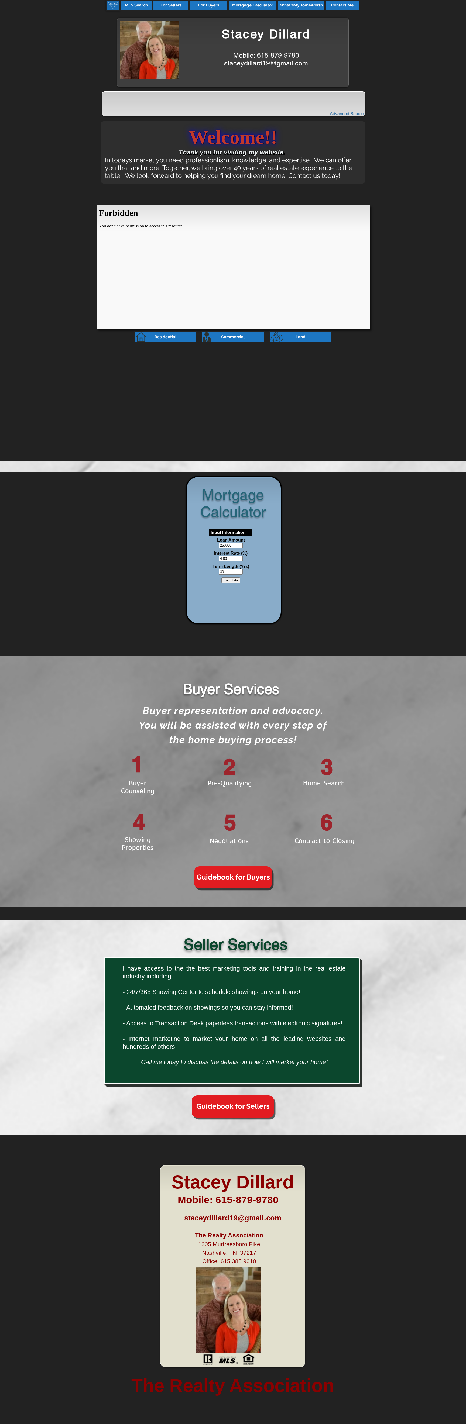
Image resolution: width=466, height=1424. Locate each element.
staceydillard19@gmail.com (266, 63)
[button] (136, 5)
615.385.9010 (238, 1261)
